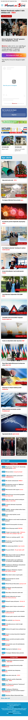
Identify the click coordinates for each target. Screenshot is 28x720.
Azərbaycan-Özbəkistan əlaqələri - (12, 570)
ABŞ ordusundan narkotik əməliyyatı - (13, 500)
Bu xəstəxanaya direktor (13, 546)
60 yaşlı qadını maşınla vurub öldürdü (13, 616)
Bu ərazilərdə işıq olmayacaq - (11, 671)
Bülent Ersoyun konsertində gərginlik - (13, 495)
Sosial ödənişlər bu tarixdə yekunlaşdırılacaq (10, 579)
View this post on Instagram (10, 85)
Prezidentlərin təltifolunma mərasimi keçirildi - (13, 661)
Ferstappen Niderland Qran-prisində (13, 653)
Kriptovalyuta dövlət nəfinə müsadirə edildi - (13, 612)
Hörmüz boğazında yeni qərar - (11, 597)
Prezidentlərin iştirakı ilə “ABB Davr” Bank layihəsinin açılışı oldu (13, 485)
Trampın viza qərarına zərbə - (13, 533)
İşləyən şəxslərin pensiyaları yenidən (13, 639)
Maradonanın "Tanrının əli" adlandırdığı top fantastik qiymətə (14, 467)
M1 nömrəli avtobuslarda (12, 480)
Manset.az (5, 46)
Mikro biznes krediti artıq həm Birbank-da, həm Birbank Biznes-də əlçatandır (13, 555)
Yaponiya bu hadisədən (11, 649)
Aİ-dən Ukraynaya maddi (12, 528)
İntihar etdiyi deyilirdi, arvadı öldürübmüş (11, 515)
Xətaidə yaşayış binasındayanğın (12, 666)
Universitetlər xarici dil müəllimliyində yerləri (13, 644)
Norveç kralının (12, 471)
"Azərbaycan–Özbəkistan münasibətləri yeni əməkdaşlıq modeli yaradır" (13, 565)
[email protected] (17, 707)
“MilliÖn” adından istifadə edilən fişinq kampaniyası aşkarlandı (13, 510)
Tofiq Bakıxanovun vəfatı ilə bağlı (12, 624)
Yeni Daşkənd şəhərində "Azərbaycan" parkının (13, 685)
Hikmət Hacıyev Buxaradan (14, 583)
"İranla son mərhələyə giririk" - (12, 537)
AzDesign (11, 713)
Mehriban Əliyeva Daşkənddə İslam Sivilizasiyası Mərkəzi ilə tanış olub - (13, 696)
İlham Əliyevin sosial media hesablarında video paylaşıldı (14, 520)
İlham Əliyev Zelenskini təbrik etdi (12, 592)
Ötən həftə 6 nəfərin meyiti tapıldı (12, 574)
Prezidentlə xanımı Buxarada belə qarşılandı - (12, 588)
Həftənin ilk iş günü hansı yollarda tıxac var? (14, 629)
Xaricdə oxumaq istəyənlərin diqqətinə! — (13, 634)
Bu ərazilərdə (11, 620)
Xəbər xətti (7, 1)
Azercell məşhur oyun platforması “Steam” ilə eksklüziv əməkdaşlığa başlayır (12, 560)
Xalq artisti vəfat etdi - (11, 675)
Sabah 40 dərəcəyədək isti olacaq (12, 524)
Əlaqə (15, 1)
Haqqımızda (12, 1)
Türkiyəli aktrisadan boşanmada (12, 505)
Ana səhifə (3, 1)
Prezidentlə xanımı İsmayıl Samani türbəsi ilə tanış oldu (12, 541)
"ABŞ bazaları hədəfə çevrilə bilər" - (13, 476)
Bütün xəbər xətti (5, 698)
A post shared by (8, 103)
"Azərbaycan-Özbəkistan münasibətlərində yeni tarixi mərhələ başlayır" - (13, 690)
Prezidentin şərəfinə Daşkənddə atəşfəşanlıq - (12, 680)
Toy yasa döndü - (13, 550)
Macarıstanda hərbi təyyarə (12, 490)
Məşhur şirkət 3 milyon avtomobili (13, 607)
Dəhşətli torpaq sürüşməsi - (13, 602)
